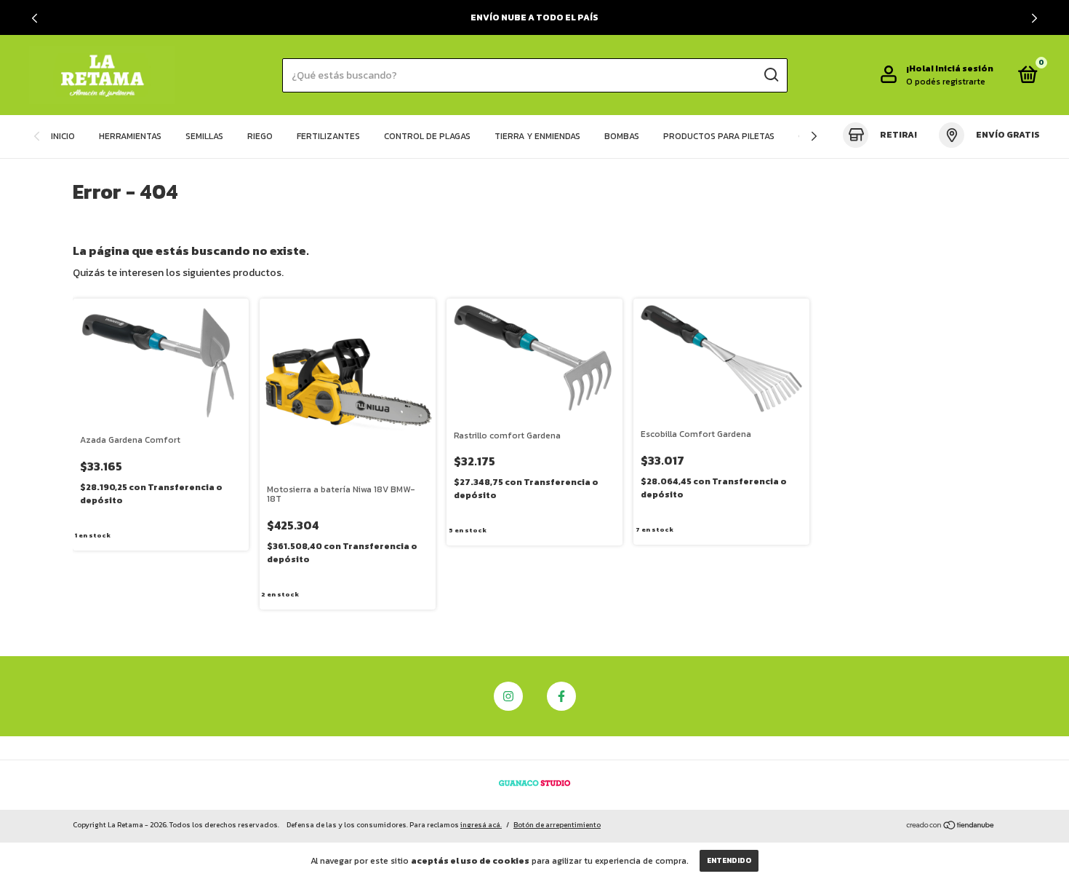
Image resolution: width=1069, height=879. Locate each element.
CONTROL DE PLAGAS (427, 136)
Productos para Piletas (718, 136)
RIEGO (260, 136)
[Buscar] (770, 75)
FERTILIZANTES (328, 136)
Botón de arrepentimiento (557, 824)
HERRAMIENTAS (130, 136)
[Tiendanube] (950, 827)
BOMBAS (621, 136)
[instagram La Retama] (508, 696)
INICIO (63, 136)
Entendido (729, 860)
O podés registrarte (945, 81)
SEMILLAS (204, 136)
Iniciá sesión (964, 68)
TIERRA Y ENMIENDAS (537, 136)
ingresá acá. (481, 824)
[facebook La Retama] (561, 696)
